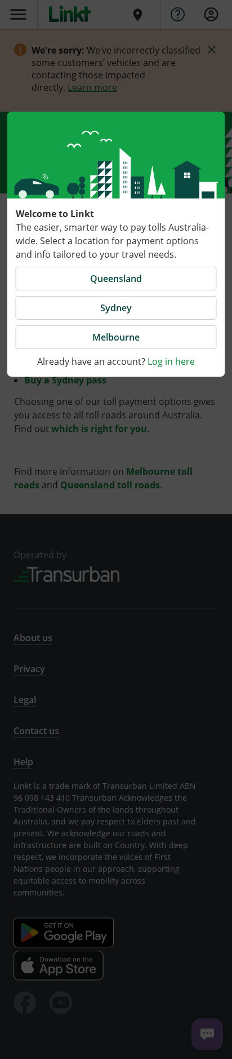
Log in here (171, 361)
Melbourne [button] (116, 337)
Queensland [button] (116, 278)
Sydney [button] (116, 308)
